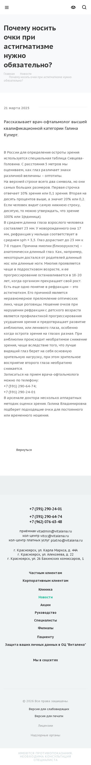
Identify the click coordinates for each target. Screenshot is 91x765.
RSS (72, 27)
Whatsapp (56, 670)
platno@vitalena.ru (67, 540)
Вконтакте (34, 670)
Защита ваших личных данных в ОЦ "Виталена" (45, 645)
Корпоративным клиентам (45, 580)
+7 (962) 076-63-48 (45, 521)
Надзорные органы (45, 735)
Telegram (45, 670)
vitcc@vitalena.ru (54, 536)
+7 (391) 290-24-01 (45, 508)
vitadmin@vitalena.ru (54, 531)
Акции (45, 605)
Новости (45, 597)
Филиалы (45, 628)
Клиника (45, 589)
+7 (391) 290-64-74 (45, 516)
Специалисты (45, 620)
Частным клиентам (45, 573)
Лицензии (45, 726)
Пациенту (45, 637)
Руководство (45, 613)
